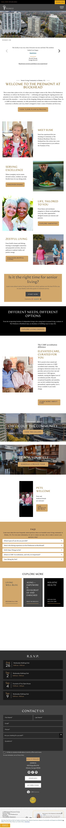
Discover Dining (15, 184)
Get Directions (34, 786)
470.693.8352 (33, 778)
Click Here (27, 821)
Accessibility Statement (9, 817)
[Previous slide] (7, 51)
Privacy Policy (20, 755)
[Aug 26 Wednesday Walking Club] (33, 664)
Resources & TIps (12, 601)
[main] (33, 344)
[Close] (63, 820)
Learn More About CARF (48, 402)
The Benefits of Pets (42, 508)
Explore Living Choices (33, 329)
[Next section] (33, 35)
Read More (33, 53)
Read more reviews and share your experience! (35, 64)
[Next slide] (59, 51)
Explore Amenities (48, 223)
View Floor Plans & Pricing (33, 109)
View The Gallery (33, 432)
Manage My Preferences (5, 825)
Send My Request (33, 759)
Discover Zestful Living (15, 258)
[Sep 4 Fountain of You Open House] (33, 685)
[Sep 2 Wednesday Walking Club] (33, 674)
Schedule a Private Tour (33, 464)
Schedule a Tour (60, 2)
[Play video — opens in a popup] (17, 139)
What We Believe (33, 601)
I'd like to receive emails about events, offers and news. (24, 752)
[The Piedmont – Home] (8, 7)
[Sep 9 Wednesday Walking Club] (33, 695)
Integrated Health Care (52, 600)
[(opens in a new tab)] (29, 772)
